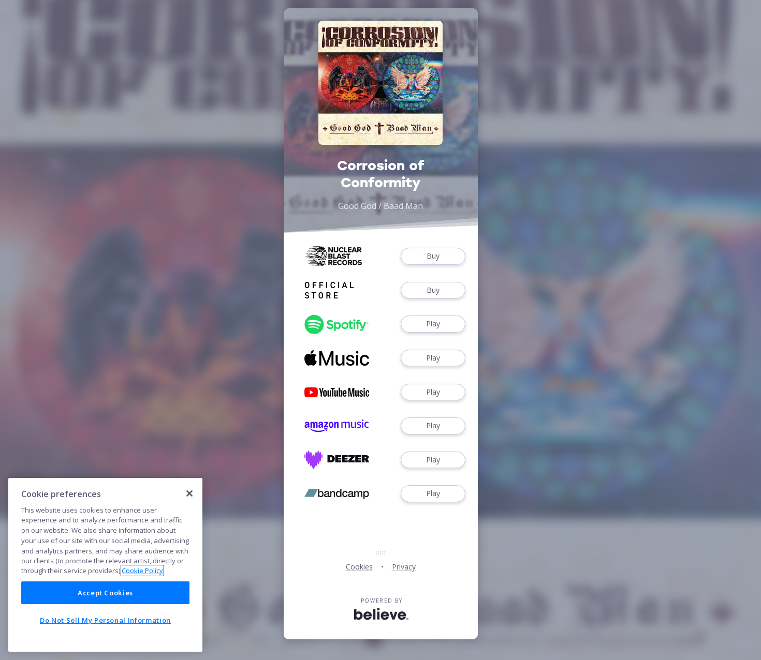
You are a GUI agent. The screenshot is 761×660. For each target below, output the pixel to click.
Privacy (404, 567)
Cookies (359, 567)
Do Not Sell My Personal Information (105, 620)
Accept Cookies (105, 592)
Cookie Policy (142, 570)
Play (433, 323)
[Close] (189, 493)
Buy (433, 256)
